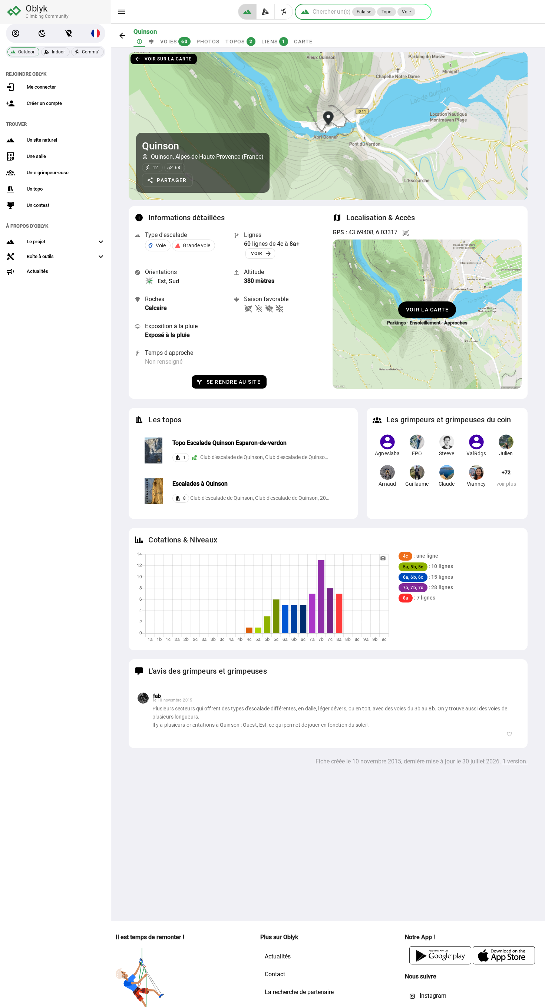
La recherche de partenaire (299, 992)
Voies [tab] (174, 41)
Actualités (278, 956)
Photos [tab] (208, 41)
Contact (275, 974)
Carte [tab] (303, 41)
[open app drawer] (122, 12)
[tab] (139, 41)
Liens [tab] (273, 41)
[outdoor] (247, 12)
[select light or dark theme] (42, 33)
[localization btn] (69, 33)
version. (515, 761)
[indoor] (266, 12)
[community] (284, 12)
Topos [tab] (238, 41)
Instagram (432, 995)
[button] (15, 33)
